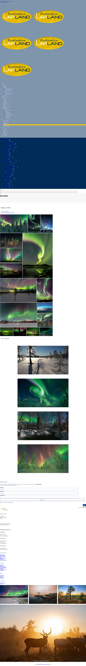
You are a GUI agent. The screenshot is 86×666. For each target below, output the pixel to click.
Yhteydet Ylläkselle (3, 560)
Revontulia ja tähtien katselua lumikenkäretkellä (43, 442)
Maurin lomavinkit (3, 558)
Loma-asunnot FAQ (3, 567)
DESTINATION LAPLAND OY (43, 664)
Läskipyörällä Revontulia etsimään (43, 344)
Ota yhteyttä (2, 575)
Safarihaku (1, 568)
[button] (14, 223)
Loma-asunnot (2, 554)
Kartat (1, 557)
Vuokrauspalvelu (2, 582)
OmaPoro (1, 583)
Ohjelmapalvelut (2, 555)
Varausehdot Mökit (3, 566)
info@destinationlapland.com (3, 2)
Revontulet (1, 559)
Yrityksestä (2, 576)
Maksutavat (2, 570)
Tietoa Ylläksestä (2, 556)
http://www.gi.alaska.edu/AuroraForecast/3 (7, 212)
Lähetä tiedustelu (39, 484)
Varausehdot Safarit (3, 569)
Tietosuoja (1, 577)
